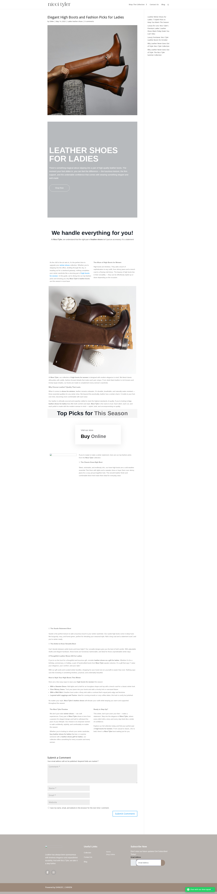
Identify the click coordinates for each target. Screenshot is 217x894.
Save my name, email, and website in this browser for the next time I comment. (79, 808)
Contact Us (154, 5)
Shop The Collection (137, 5)
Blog (163, 5)
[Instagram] (53, 872)
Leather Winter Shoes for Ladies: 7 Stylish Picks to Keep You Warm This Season (158, 19)
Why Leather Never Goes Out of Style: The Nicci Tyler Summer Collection (158, 52)
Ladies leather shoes (75, 21)
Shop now (59, 188)
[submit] (163, 863)
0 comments (89, 21)
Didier (52, 21)
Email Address (136, 857)
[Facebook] (47, 872)
